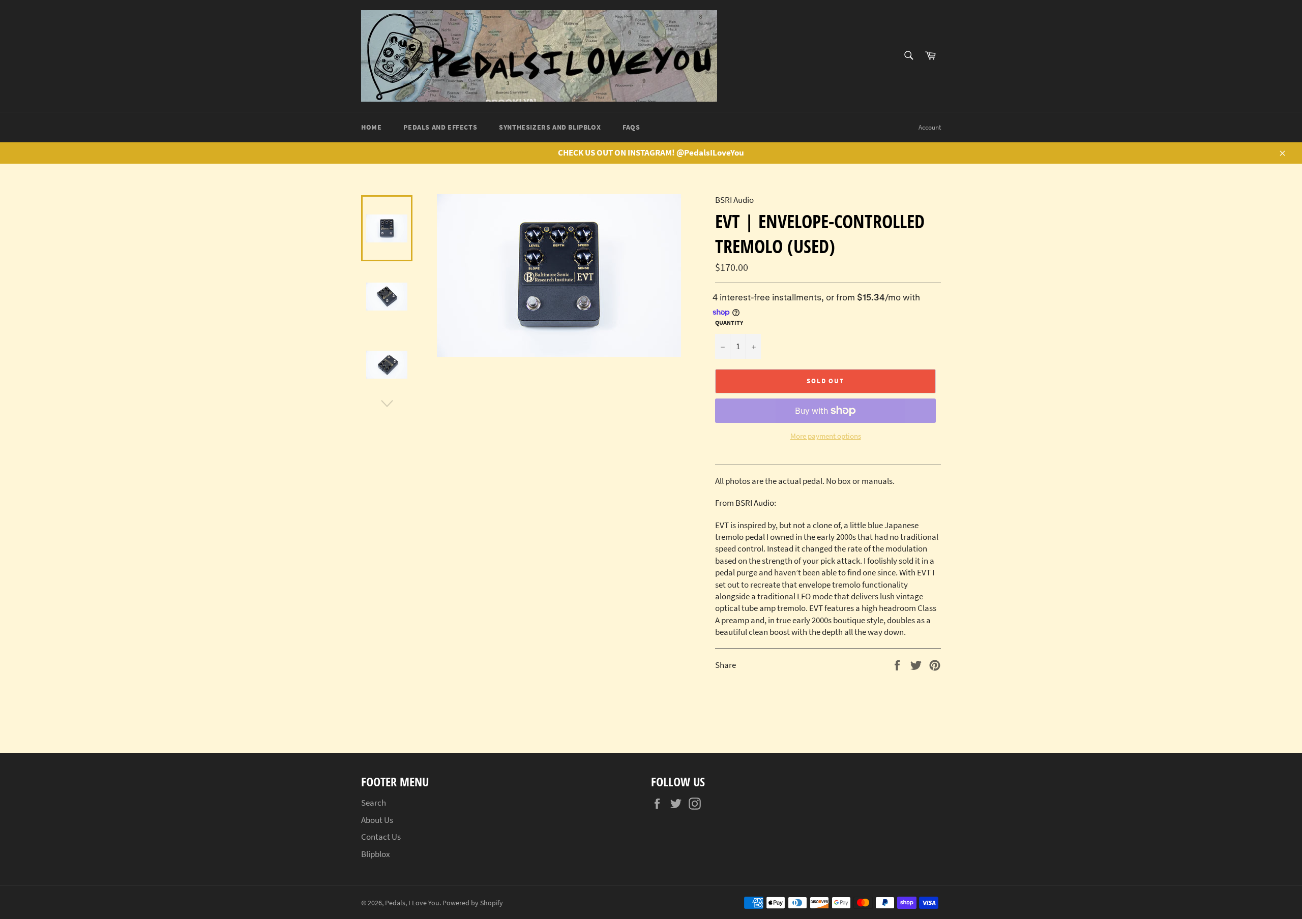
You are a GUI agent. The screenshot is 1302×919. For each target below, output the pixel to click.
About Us (377, 819)
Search (373, 802)
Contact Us (381, 836)
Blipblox (375, 854)
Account (930, 127)
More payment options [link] (825, 436)
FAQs (631, 127)
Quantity (729, 322)
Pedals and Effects (440, 127)
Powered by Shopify (472, 903)
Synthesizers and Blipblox (550, 127)
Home (371, 127)
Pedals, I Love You (412, 903)
